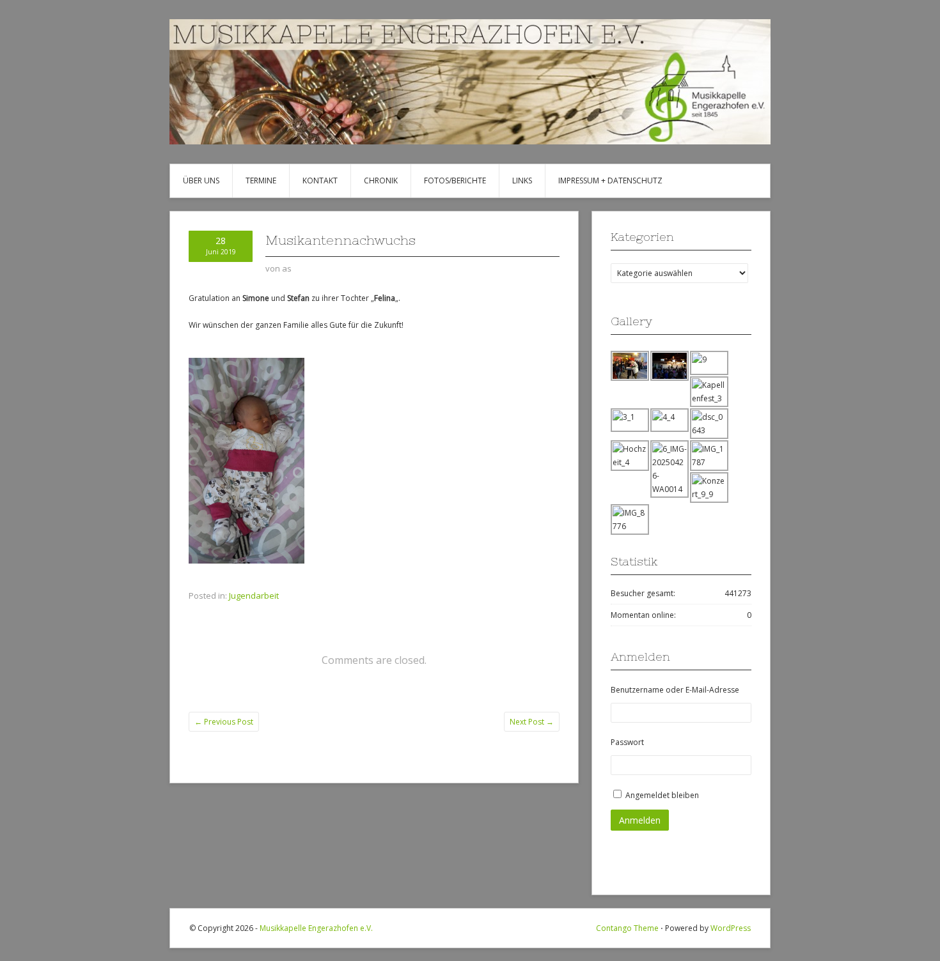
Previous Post (223, 721)
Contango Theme (627, 928)
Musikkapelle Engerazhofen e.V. (316, 928)
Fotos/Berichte (455, 180)
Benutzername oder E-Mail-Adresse (675, 689)
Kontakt (320, 180)
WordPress (730, 928)
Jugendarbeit (254, 595)
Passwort (627, 742)
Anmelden (640, 820)
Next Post (532, 721)
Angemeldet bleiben (662, 795)
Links (522, 180)
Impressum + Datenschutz (610, 180)
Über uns (201, 180)
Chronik (381, 180)
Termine (261, 180)
